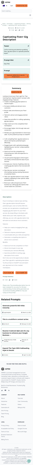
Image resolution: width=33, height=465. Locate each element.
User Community (23, 401)
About (3, 398)
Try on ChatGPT (20, 272)
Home (4, 23)
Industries (4, 401)
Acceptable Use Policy (7, 428)
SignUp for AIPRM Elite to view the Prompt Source (16, 75)
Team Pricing (5, 413)
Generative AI (5, 407)
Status (19, 404)
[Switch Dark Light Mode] (6, 5)
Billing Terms (5, 439)
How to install (22, 425)
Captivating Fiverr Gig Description (17, 25)
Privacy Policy (5, 425)
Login (11, 5)
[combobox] (16, 11)
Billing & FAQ (21, 407)
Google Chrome (22, 428)
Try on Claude (7, 272)
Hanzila (12, 28)
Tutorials (20, 398)
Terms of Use (5, 431)
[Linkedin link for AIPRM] (9, 391)
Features (3, 404)
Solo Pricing (4, 410)
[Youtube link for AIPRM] (5, 391)
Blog (2, 416)
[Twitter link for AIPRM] (2, 390)
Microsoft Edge (22, 431)
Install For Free (20, 5)
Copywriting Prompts (19, 23)
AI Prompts (10, 23)
